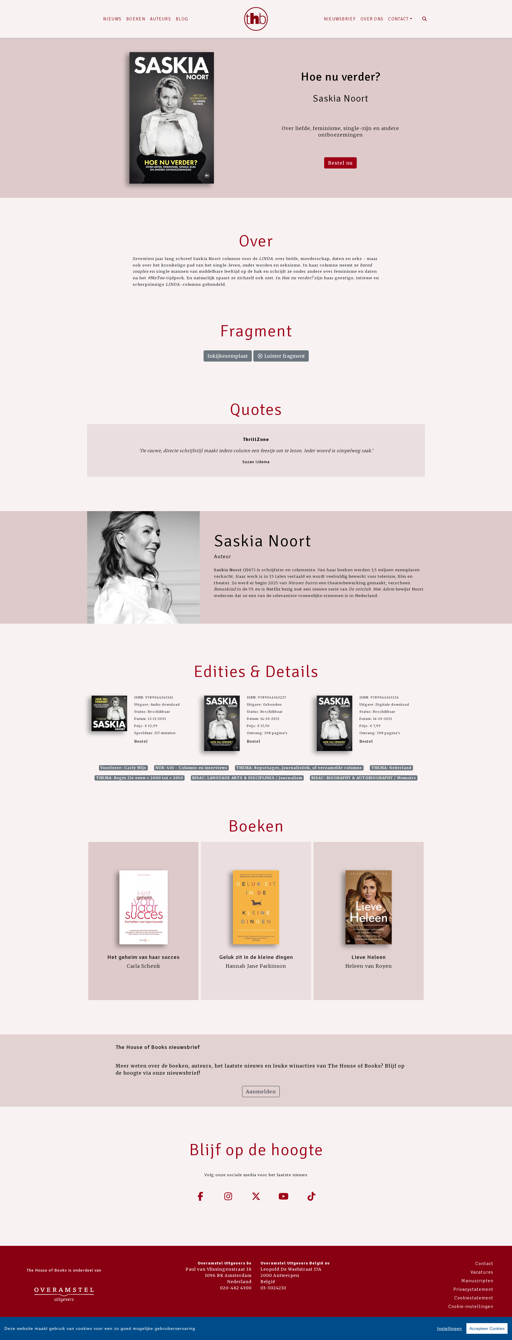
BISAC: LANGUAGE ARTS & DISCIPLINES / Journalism (247, 778)
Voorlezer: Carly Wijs (123, 768)
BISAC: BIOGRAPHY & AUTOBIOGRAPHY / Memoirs (363, 778)
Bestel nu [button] (340, 163)
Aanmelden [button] (261, 1092)
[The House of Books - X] (256, 1196)
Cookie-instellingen (470, 1306)
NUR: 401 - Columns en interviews (191, 768)
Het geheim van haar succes (143, 957)
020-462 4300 (236, 1288)
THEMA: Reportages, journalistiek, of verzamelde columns (299, 768)
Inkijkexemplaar (227, 356)
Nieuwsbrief (340, 19)
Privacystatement (473, 1289)
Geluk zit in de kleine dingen (256, 957)
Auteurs (160, 19)
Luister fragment (284, 356)
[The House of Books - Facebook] (200, 1196)
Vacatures (482, 1272)
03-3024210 (273, 1288)
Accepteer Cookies (487, 1328)
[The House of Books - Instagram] (228, 1196)
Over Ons (372, 19)
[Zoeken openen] (424, 19)
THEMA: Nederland (391, 768)
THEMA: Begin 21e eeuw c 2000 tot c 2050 (139, 778)
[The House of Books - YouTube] (284, 1196)
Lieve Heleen (368, 957)
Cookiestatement (473, 1298)
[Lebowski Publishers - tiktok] (311, 1196)
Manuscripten (477, 1281)
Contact (398, 19)
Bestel (141, 741)
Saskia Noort (262, 541)
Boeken (135, 19)
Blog (182, 19)
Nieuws (112, 19)
